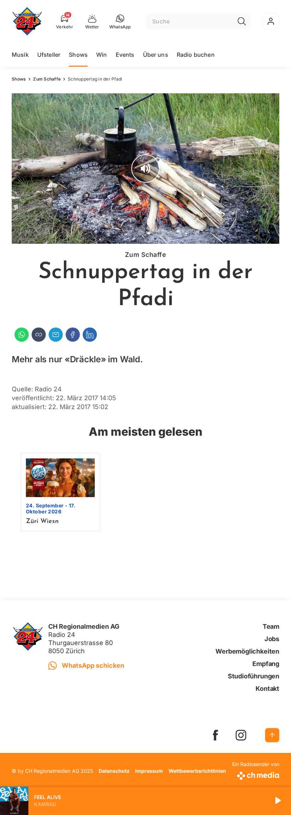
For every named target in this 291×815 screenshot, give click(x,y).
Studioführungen (253, 676)
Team (271, 626)
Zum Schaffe (47, 79)
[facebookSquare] (215, 735)
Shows (78, 54)
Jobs (271, 639)
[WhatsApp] (22, 334)
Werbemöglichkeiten (247, 651)
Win (101, 54)
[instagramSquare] (241, 735)
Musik (20, 54)
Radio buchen (196, 54)
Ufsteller (48, 54)
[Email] (56, 334)
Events (125, 54)
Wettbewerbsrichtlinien (197, 771)
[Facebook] (73, 334)
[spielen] (277, 801)
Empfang (265, 663)
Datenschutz (114, 771)
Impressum (149, 771)
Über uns (155, 54)
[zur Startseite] (27, 21)
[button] (120, 21)
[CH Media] (255, 774)
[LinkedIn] (90, 334)
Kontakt (267, 688)
